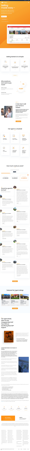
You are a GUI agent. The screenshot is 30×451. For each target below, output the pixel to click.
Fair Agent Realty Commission (14, 176)
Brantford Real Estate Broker (19, 431)
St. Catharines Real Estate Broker (18, 442)
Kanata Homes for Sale (3, 433)
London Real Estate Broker (25, 434)
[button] (4, 16)
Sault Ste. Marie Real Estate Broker (25, 440)
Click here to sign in (6, 21)
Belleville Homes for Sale (10, 430)
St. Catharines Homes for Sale (4, 440)
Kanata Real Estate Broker (18, 433)
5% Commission (5, 176)
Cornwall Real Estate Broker (25, 431)
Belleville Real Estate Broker (25, 430)
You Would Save (24, 176)
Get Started (7, 417)
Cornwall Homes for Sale (10, 431)
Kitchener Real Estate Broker (19, 434)
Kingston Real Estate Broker (25, 433)
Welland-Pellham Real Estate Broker (25, 444)
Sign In (28, 0)
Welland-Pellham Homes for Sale (4, 443)
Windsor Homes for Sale (10, 442)
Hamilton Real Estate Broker (25, 432)
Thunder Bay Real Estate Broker (26, 442)
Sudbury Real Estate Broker (25, 441)
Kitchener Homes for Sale (3, 434)
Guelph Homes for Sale (3, 432)
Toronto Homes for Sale (10, 441)
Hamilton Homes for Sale (10, 432)
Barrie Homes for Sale (3, 430)
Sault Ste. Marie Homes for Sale (11, 439)
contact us (2, 401)
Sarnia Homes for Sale (3, 439)
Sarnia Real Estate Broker (18, 439)
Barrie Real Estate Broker (18, 430)
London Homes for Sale (10, 434)
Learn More (4, 410)
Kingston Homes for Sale (10, 433)
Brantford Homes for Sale (3, 431)
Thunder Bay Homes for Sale (4, 441)
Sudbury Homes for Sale (10, 440)
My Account (25, 0)
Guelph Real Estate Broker (18, 432)
